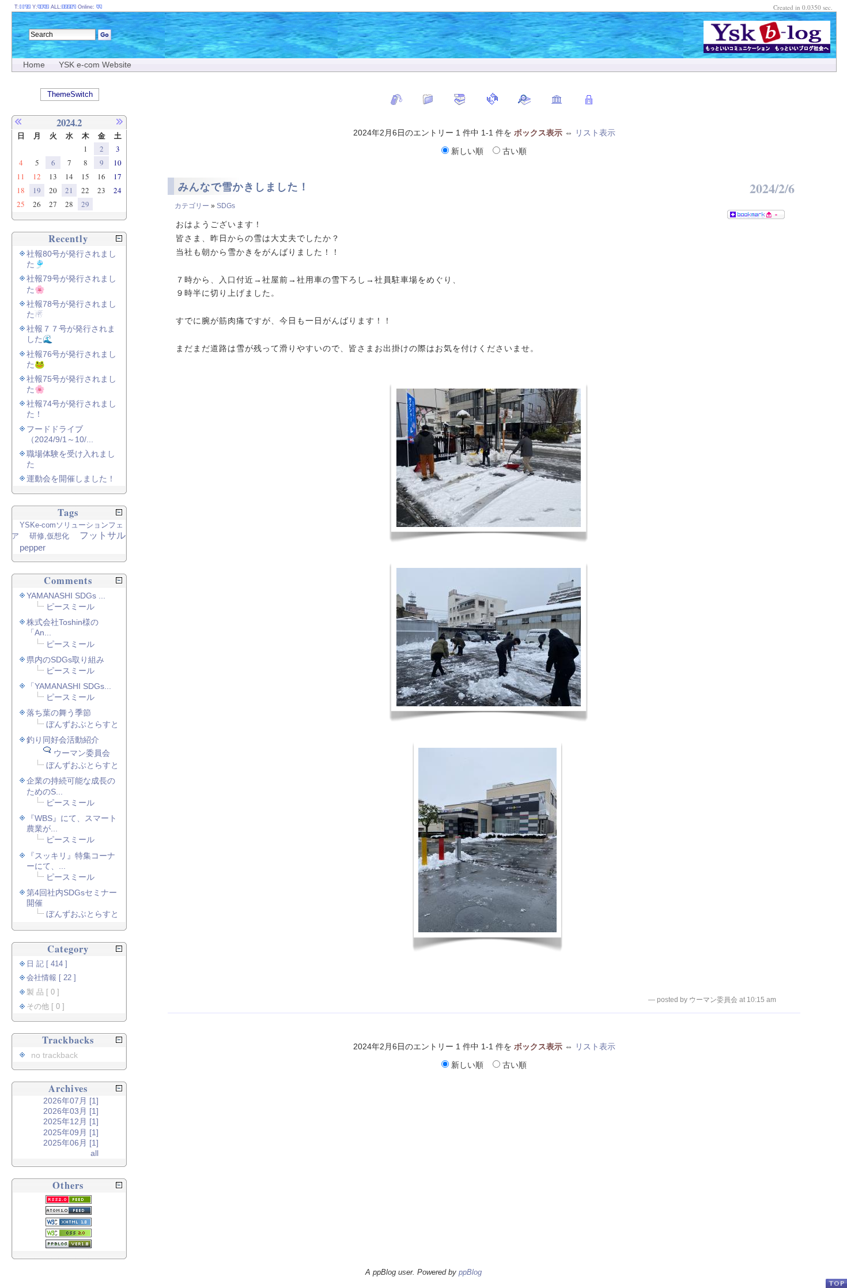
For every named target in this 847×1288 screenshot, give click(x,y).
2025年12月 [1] (71, 1121)
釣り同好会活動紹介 (63, 739)
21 (69, 190)
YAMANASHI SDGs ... (66, 595)
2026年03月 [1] (71, 1111)
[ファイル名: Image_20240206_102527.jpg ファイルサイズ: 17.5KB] (489, 642)
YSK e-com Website (95, 64)
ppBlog (470, 1272)
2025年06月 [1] (71, 1142)
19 (37, 190)
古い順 (513, 151)
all (94, 1153)
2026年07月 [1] (71, 1100)
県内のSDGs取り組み (65, 659)
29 (85, 204)
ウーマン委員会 (82, 753)
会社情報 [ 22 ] (51, 978)
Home (34, 64)
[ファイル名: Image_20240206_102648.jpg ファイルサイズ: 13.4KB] (487, 846)
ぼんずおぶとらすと (82, 724)
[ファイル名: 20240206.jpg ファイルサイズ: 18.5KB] (489, 463)
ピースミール (70, 606)
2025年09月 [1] (71, 1132)
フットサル (103, 535)
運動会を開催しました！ (71, 478)
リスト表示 (595, 132)
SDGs (226, 206)
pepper (33, 547)
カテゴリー (192, 206)
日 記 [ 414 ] (47, 964)
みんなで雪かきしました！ (243, 187)
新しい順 (467, 151)
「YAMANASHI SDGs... (69, 686)
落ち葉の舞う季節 (59, 712)
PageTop (836, 1283)
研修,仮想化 (49, 536)
